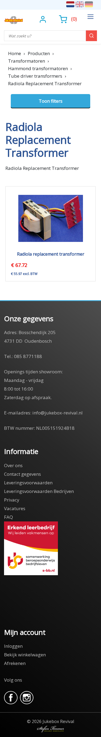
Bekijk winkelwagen (25, 655)
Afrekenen (15, 663)
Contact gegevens (22, 474)
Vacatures (14, 508)
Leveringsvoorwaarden (28, 483)
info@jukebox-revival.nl (57, 413)
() (74, 19)
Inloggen (13, 646)
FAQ (8, 517)
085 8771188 (28, 356)
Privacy (11, 500)
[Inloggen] (43, 19)
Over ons (13, 465)
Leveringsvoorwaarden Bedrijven (39, 491)
